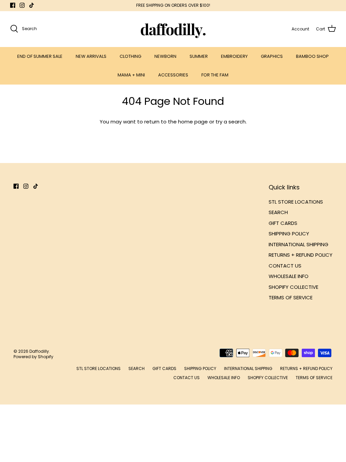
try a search (231, 121)
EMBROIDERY (234, 56)
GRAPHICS (272, 56)
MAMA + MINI (131, 75)
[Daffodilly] (173, 29)
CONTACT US (285, 265)
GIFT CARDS (283, 223)
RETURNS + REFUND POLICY (300, 254)
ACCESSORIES (173, 75)
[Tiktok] (31, 5)
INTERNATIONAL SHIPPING (298, 244)
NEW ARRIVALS (91, 56)
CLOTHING (130, 56)
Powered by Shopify (33, 357)
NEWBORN (165, 56)
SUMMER (199, 56)
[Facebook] (12, 5)
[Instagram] (22, 5)
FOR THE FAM (214, 75)
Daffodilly (39, 351)
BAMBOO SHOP (312, 56)
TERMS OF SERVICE (291, 297)
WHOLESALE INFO (288, 276)
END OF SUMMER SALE (40, 56)
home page (193, 121)
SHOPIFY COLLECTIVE (293, 287)
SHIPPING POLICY (289, 233)
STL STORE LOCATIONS (296, 201)
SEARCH (278, 212)
